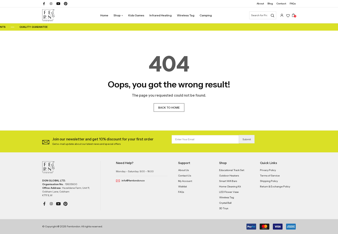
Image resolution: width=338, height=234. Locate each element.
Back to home (169, 107)
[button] (45, 141)
